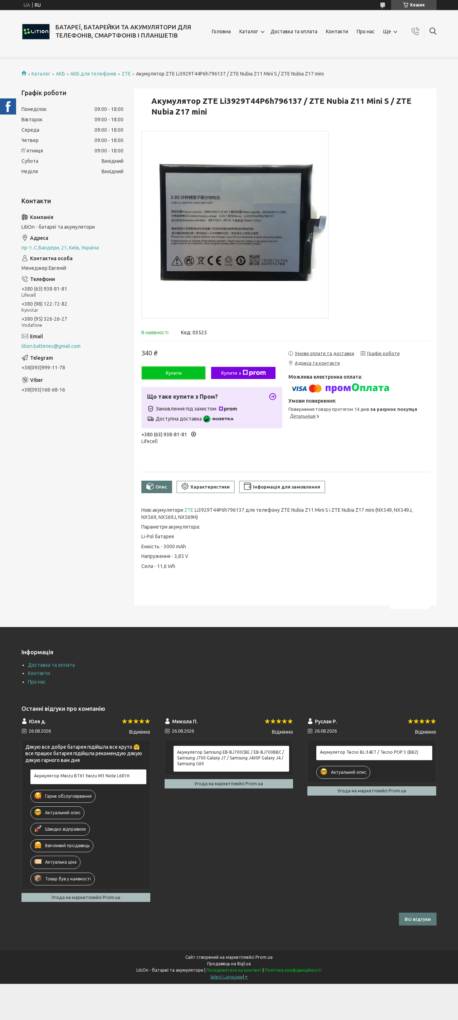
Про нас (366, 31)
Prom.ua (264, 957)
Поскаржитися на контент (234, 970)
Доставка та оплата (294, 31)
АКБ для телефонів (93, 74)
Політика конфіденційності (293, 970)
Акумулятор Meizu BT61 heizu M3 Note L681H (82, 775)
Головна (221, 31)
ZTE (126, 74)
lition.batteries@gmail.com (51, 346)
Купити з (231, 373)
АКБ (60, 74)
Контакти (337, 31)
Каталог (248, 31)
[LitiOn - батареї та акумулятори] (35, 31)
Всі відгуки (418, 919)
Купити (174, 373)
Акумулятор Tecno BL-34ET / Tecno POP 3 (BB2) (369, 752)
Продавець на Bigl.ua (229, 963)
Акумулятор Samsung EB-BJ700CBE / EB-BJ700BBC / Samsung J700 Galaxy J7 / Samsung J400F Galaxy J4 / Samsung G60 (230, 758)
